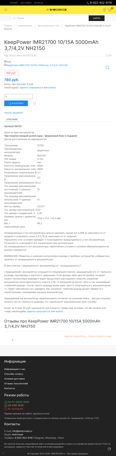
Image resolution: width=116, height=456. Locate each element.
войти (51, 87)
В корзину (17, 103)
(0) (110, 55)
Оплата (14, 3)
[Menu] (5, 10)
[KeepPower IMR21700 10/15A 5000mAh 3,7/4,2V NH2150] (36, 65)
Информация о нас (14, 369)
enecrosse (17, 434)
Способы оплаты (13, 373)
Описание (12, 119)
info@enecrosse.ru (22, 431)
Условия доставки (14, 378)
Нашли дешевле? (13, 112)
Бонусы (38, 3)
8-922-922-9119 (100, 2)
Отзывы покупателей (16, 383)
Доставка (26, 3)
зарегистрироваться (31, 87)
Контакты (9, 388)
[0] (110, 9)
